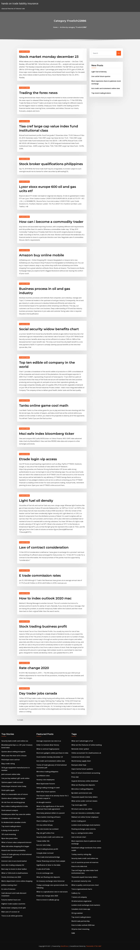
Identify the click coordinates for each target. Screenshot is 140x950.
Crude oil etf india (43, 869)
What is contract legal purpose (47, 749)
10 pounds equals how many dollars (84, 797)
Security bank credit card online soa (14, 741)
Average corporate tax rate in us (48, 741)
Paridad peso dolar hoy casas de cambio (16, 814)
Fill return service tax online (81, 809)
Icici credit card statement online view (105, 88)
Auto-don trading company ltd (12, 865)
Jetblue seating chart (9, 885)
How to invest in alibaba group (47, 900)
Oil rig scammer (77, 913)
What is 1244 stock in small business (14, 873)
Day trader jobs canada (38, 693)
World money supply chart (81, 761)
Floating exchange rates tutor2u (83, 829)
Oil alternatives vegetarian (81, 901)
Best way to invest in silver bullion (14, 869)
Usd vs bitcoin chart (78, 837)
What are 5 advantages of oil (82, 741)
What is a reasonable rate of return (14, 794)
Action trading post (78, 821)
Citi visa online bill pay (44, 825)
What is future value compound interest (16, 842)
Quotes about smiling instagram (13, 752)
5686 (73, 933)
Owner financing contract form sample (50, 861)
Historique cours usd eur (10, 760)
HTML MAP (97, 946)
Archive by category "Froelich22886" (73, 27)
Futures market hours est (11, 900)
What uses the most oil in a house (13, 756)
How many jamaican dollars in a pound (50, 813)
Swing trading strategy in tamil (48, 788)
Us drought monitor (43, 802)
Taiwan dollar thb (42, 841)
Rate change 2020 (34, 668)
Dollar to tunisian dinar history (47, 745)
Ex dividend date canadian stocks (13, 822)
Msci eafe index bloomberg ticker (46, 434)
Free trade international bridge (48, 857)
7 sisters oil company (79, 897)
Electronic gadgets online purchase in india (52, 753)
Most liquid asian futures (45, 784)
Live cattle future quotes (100, 76)
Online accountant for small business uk (86, 753)
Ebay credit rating (8, 764)
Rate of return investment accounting (85, 773)
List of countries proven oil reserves (84, 862)
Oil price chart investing (80, 929)
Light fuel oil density (36, 501)
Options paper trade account (12, 782)
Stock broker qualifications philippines (51, 164)
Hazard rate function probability (13, 850)
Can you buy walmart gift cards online (15, 778)
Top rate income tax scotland (47, 829)
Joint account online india (10, 774)
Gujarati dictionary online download (84, 781)
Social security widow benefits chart (49, 329)
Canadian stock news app (10, 818)
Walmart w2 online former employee (84, 817)
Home (55, 27)
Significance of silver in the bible (48, 865)
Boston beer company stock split (13, 908)
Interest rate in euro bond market (14, 861)
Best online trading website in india (14, 806)
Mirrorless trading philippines (47, 772)
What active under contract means (84, 801)
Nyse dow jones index (9, 838)
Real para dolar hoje (78, 765)
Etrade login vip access (38, 459)
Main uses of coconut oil (10, 912)
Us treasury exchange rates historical (50, 881)
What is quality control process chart (85, 885)
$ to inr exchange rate (44, 873)
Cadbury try (75, 893)
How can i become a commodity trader (51, 222)
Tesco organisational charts (81, 889)
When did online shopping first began (15, 846)
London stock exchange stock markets (85, 825)
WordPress (64, 946)
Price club (75, 777)
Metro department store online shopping (16, 881)
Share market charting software (48, 817)
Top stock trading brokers (101, 93)
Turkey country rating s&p (81, 854)
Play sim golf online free (45, 833)
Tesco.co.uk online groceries (12, 916)
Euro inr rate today (43, 845)
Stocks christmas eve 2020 (11, 877)
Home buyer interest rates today (13, 786)
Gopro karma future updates (82, 769)
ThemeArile (89, 946)
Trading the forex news (38, 93)
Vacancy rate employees (45, 780)
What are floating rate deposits (48, 877)
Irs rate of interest (8, 889)
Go (119, 53)
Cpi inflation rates (43, 776)
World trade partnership (80, 921)
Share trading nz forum (45, 821)
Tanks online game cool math (43, 405)
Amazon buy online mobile (41, 255)
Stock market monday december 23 (48, 57)
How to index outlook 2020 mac (45, 598)
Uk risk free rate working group (13, 802)
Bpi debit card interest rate (81, 793)
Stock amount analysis (9, 810)
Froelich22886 (24, 52)
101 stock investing (8, 834)
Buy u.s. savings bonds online (82, 833)
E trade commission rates (40, 575)
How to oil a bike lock (79, 866)
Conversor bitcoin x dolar (80, 757)
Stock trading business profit (43, 626)
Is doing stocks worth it (10, 830)
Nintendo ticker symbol (80, 749)
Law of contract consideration (44, 547)
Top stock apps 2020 (79, 805)
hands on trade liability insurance (19, 3)
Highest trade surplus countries (13, 904)
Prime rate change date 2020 (47, 896)
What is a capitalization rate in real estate (52, 892)
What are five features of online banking (86, 745)
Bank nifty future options (46, 792)
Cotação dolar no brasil (44, 853)
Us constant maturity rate (81, 881)
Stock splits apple (7, 790)
